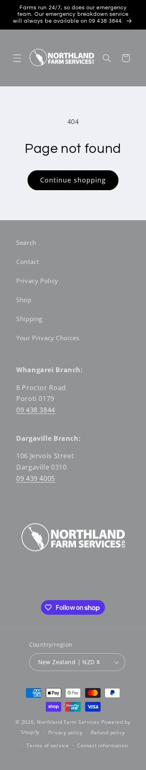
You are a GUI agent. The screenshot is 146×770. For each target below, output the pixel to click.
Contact (27, 261)
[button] (17, 58)
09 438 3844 (35, 409)
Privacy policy (65, 732)
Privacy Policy (37, 281)
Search (26, 242)
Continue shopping (73, 180)
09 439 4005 (35, 478)
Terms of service (47, 745)
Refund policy (108, 732)
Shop (24, 300)
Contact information (102, 745)
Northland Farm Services (68, 722)
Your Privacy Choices (47, 338)
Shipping (29, 319)
